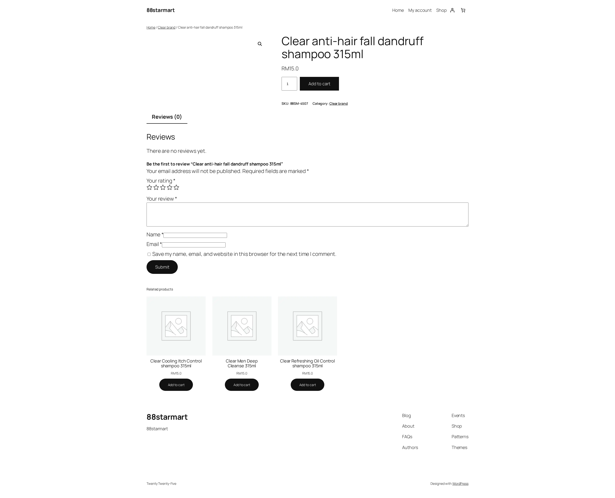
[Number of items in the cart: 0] (463, 10)
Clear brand (166, 27)
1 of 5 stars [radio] (149, 187)
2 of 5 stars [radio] (156, 187)
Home (151, 27)
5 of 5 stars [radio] (176, 187)
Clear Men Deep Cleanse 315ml (242, 363)
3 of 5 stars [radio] (163, 187)
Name (155, 234)
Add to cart (319, 83)
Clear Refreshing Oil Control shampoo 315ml (307, 363)
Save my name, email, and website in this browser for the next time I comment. (244, 254)
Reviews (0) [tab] (167, 116)
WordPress (460, 483)
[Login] (452, 10)
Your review (162, 198)
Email (154, 244)
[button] (260, 44)
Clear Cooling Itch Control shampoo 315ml (176, 363)
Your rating (161, 180)
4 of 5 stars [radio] (169, 187)
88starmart (161, 10)
